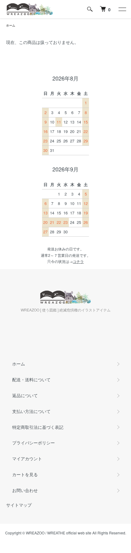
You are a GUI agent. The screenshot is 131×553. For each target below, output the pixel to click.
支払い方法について (31, 411)
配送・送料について (31, 379)
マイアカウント (27, 458)
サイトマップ (19, 505)
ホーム (10, 25)
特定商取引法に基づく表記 (37, 427)
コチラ (78, 261)
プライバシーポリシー (33, 443)
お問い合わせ (25, 490)
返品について (25, 395)
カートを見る (25, 474)
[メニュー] (122, 9)
